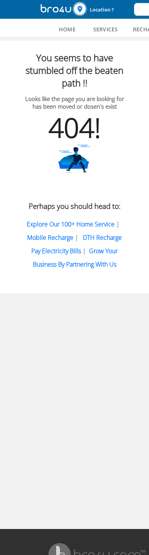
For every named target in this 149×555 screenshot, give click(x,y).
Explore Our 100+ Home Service (71, 224)
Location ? (102, 9)
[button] (102, 9)
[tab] (67, 29)
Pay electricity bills (56, 251)
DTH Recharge (102, 237)
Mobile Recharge (50, 237)
